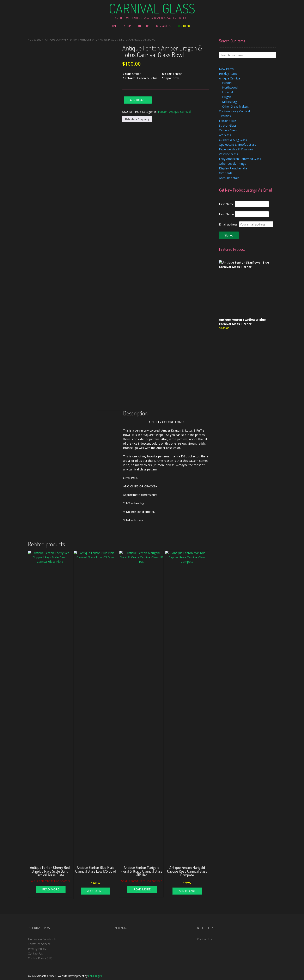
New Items (226, 69)
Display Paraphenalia (233, 168)
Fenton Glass (228, 121)
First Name (226, 204)
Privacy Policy (37, 949)
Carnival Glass (152, 8)
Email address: (229, 224)
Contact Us (163, 26)
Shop (127, 26)
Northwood (230, 87)
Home (114, 26)
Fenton (73, 39)
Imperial (227, 92)
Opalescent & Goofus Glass (237, 144)
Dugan (226, 97)
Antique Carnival (55, 39)
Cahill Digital (95, 976)
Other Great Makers (235, 106)
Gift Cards (225, 173)
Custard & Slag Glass (233, 140)
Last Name (226, 214)
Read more (50, 889)
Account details (229, 178)
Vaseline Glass (228, 154)
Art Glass (225, 135)
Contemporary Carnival (234, 111)
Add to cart (138, 100)
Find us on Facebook (42, 939)
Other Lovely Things (232, 164)
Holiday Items (228, 74)
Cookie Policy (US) (40, 958)
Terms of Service (39, 944)
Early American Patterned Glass (240, 159)
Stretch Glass (228, 125)
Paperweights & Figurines (236, 149)
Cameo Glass (228, 130)
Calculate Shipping (137, 119)
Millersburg (229, 102)
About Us (144, 26)
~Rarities (225, 116)
